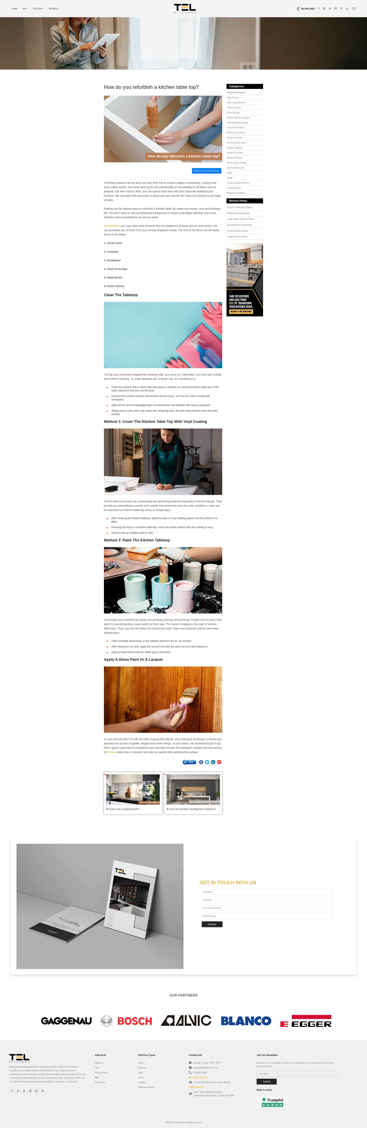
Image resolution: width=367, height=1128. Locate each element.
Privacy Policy (101, 1072)
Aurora (141, 1077)
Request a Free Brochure (206, 171)
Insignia (141, 1082)
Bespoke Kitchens (146, 1087)
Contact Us (100, 1082)
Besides (53, 8)
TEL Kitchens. (178, 1122)
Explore (38, 8)
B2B (24, 8)
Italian (141, 1063)
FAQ (97, 1067)
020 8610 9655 (308, 9)
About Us (99, 1063)
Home (14, 8)
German (142, 1067)
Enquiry (212, 924)
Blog (97, 1077)
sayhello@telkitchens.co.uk (205, 1067)
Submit (266, 1081)
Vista (140, 1072)
